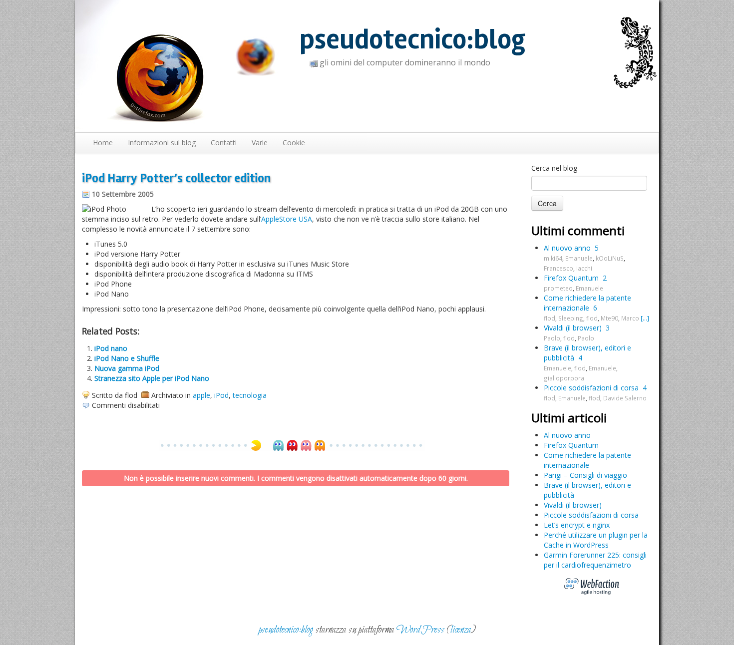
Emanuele (579, 258)
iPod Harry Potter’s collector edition (176, 178)
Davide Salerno (625, 398)
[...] (645, 318)
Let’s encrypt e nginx (577, 525)
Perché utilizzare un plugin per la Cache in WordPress (596, 540)
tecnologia (250, 395)
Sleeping (570, 318)
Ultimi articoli (569, 417)
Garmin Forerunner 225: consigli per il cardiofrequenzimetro (595, 560)
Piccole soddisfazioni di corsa (591, 387)
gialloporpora (564, 378)
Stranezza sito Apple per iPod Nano (151, 378)
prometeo (558, 288)
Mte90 (609, 318)
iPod (221, 395)
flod (549, 318)
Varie (260, 142)
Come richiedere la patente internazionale (587, 303)
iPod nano (110, 348)
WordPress (420, 630)
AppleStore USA (286, 219)
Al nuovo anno (567, 248)
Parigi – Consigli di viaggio (585, 475)
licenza (460, 630)
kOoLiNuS (610, 258)
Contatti (224, 142)
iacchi (584, 268)
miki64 (553, 258)
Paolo (552, 338)
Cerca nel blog (554, 168)
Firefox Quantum (571, 278)
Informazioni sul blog (162, 142)
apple (201, 395)
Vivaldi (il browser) (573, 327)
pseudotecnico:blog (412, 39)
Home (103, 142)
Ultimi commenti (578, 230)
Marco (630, 318)
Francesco (558, 268)
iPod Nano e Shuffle (126, 358)
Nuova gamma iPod (126, 368)
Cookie (294, 142)
